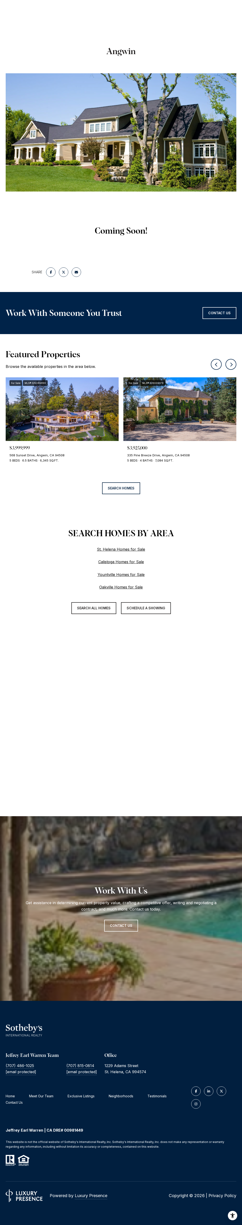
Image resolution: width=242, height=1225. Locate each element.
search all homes (94, 608)
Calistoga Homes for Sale (121, 561)
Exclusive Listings (81, 1096)
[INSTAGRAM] (196, 1104)
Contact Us (14, 1102)
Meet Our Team (41, 1096)
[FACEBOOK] (196, 1091)
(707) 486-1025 (20, 1065)
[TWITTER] (221, 1091)
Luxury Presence (91, 1195)
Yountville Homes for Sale (121, 574)
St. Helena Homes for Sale (121, 549)
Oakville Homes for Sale (121, 587)
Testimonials (157, 1096)
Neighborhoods (121, 1096)
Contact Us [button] (219, 313)
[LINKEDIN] (208, 1091)
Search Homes (121, 488)
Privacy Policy (222, 1195)
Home (10, 1096)
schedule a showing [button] (146, 608)
